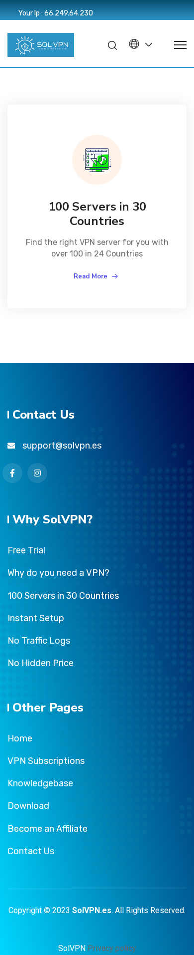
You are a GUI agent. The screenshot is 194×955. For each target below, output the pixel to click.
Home (19, 738)
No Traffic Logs (38, 640)
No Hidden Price (40, 663)
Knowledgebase (40, 783)
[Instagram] (37, 473)
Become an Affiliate (47, 828)
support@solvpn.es (61, 445)
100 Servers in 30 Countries (97, 214)
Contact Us (30, 851)
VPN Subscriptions (46, 760)
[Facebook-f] (12, 473)
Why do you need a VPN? (58, 572)
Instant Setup (35, 618)
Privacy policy (112, 948)
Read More (91, 276)
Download (28, 805)
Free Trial (26, 550)
